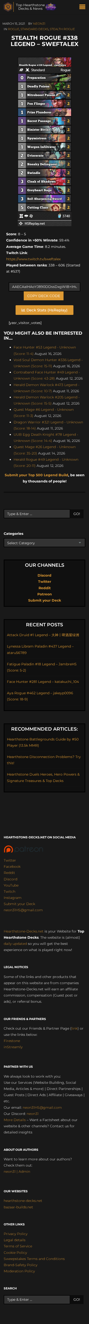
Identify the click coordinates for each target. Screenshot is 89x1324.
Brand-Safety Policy (20, 1265)
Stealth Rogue (62, 29)
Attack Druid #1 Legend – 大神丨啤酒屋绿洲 (43, 635)
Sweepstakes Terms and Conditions (34, 1259)
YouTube (11, 885)
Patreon (44, 594)
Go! (76, 514)
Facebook (12, 866)
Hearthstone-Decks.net (24, 931)
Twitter (44, 581)
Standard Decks (34, 29)
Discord (44, 575)
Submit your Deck (44, 600)
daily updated (15, 943)
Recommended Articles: (44, 729)
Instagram (13, 897)
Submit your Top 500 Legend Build (36, 475)
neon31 (39, 23)
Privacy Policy (15, 1234)
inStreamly (13, 1047)
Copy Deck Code (43, 296)
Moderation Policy (19, 1271)
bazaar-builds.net (18, 1207)
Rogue (13, 29)
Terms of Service (18, 1246)
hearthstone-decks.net (23, 1200)
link (74, 1028)
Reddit (45, 588)
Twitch (9, 891)
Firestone (12, 1041)
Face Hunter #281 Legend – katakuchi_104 (43, 681)
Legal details (14, 1240)
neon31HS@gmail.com (23, 910)
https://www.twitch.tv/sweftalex (33, 259)
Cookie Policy (15, 1252)
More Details (15, 1120)
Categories (13, 533)
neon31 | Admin (17, 1171)
